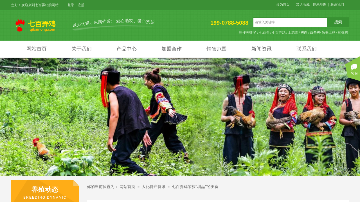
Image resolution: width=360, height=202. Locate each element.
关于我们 (81, 49)
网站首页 (36, 49)
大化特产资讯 (153, 187)
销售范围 (216, 49)
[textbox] (290, 22)
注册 (81, 5)
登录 (71, 5)
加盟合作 (171, 49)
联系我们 (306, 49)
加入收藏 (303, 4)
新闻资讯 (261, 49)
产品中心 (126, 49)
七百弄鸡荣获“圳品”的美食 (195, 187)
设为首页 (283, 4)
